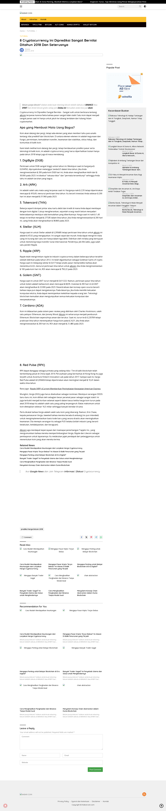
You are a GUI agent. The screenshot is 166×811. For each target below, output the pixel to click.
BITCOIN (48, 25)
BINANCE (89, 104)
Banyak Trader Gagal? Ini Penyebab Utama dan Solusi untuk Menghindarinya (51, 458)
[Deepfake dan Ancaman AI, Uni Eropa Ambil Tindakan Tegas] (126, 190)
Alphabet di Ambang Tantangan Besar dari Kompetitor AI (131, 168)
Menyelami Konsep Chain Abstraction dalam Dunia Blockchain (45, 465)
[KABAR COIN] (26, 13)
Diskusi (79, 471)
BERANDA (25, 25)
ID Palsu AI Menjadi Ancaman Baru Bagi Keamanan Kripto (130, 182)
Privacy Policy (63, 801)
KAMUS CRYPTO (73, 25)
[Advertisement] (61, 345)
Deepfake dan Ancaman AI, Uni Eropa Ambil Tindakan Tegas (132, 197)
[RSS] (144, 794)
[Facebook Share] (81, 537)
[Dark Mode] (145, 6)
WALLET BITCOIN (90, 25)
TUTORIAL (24, 36)
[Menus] (21, 6)
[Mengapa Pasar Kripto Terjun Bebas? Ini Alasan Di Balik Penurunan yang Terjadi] (61, 555)
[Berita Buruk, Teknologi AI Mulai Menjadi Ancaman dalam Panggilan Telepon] (126, 204)
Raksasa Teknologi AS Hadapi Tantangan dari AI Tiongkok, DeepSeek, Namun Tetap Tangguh (125, 140)
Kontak (43, 19)
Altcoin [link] (62, 314)
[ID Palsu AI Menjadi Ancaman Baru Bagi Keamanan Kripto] (126, 176)
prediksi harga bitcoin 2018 (32, 529)
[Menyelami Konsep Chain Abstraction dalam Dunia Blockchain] (90, 581)
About (23, 19)
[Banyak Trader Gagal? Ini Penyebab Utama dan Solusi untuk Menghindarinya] (33, 581)
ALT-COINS (59, 25)
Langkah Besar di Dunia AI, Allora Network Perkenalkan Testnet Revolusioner (133, 154)
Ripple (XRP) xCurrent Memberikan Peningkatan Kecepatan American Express (65, 388)
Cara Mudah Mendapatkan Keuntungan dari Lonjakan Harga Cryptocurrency (51, 448)
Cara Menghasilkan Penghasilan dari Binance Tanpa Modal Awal (46, 462)
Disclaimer (96, 801)
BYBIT (24, 108)
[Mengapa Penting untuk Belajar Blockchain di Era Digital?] (90, 555)
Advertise (33, 19)
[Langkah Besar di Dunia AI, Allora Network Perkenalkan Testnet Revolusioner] (126, 148)
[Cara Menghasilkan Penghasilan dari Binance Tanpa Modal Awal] (61, 581)
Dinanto (27, 49)
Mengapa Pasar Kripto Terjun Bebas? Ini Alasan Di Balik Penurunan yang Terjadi (52, 452)
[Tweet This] (86, 537)
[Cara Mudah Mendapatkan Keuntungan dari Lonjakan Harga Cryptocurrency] (33, 555)
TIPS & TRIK (37, 25)
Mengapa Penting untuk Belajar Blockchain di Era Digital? (43, 455)
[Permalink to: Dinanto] (22, 50)
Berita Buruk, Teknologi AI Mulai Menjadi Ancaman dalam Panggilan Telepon (132, 211)
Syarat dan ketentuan (80, 801)
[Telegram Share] (96, 537)
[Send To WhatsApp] (101, 537)
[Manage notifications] (5, 806)
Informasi (69, 471)
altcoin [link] (23, 115)
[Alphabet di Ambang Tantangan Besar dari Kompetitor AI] (126, 162)
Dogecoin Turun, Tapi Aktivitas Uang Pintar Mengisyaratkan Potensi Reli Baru (107, 2)
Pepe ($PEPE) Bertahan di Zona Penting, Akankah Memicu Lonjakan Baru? (35, 2)
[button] (140, 6)
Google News (37, 471)
